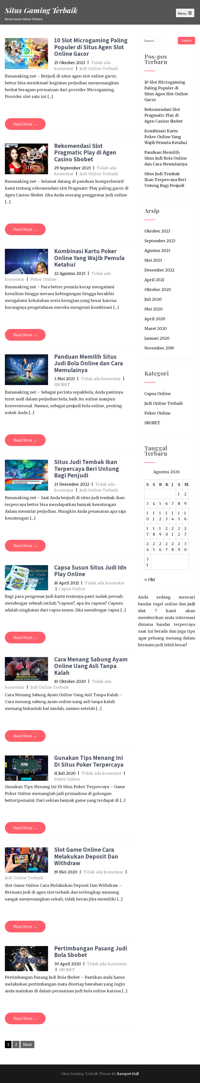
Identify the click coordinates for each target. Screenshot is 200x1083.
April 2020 (154, 318)
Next (27, 1044)
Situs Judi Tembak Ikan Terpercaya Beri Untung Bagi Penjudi (86, 468)
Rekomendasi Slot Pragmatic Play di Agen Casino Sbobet (85, 152)
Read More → (25, 124)
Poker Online (43, 279)
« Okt (149, 579)
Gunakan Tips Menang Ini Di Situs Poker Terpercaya (88, 761)
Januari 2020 (157, 338)
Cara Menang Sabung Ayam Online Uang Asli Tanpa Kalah (91, 666)
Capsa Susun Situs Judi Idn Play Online (90, 570)
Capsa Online (72, 588)
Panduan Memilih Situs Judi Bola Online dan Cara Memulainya (88, 363)
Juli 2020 (153, 299)
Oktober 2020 (157, 289)
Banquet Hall (128, 1074)
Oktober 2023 (157, 231)
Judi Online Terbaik (99, 68)
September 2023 (159, 240)
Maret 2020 (155, 328)
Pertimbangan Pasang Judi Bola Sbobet (90, 951)
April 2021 (154, 279)
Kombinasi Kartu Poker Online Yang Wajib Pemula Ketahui (89, 257)
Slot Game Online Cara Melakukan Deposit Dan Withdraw (86, 856)
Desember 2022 (159, 270)
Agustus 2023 (157, 250)
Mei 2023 (153, 260)
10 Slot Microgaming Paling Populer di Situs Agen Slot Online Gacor (91, 47)
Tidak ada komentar (101, 378)
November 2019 (159, 348)
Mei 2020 (153, 309)
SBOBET (62, 384)
